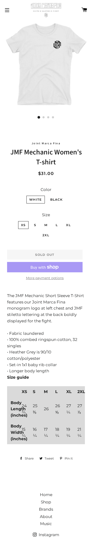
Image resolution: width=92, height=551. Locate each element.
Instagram (48, 534)
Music (46, 523)
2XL (45, 235)
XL (68, 225)
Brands (46, 509)
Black (56, 199)
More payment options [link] (45, 278)
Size (46, 214)
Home (46, 494)
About (46, 516)
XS (23, 225)
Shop (46, 502)
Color (46, 189)
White (35, 199)
